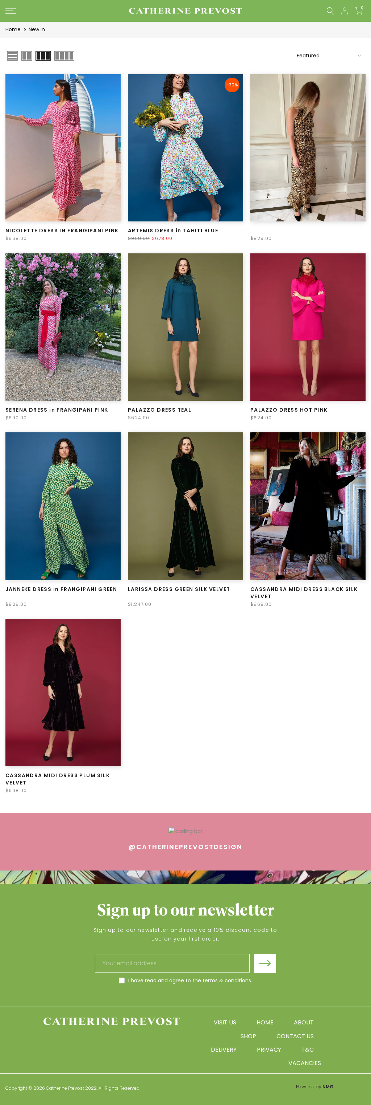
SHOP (248, 1036)
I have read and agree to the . (190, 980)
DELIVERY (224, 1049)
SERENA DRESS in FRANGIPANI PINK (56, 409)
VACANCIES (304, 1063)
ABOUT (304, 1022)
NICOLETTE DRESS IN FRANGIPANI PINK (62, 230)
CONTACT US (295, 1036)
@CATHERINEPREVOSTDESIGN (185, 846)
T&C (307, 1049)
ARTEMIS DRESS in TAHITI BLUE (173, 230)
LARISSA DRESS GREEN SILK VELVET (179, 589)
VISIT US (225, 1022)
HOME (265, 1022)
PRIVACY (269, 1049)
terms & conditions (227, 980)
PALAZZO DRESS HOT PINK (289, 409)
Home (13, 29)
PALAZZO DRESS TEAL (159, 409)
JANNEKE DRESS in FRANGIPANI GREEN (61, 589)
